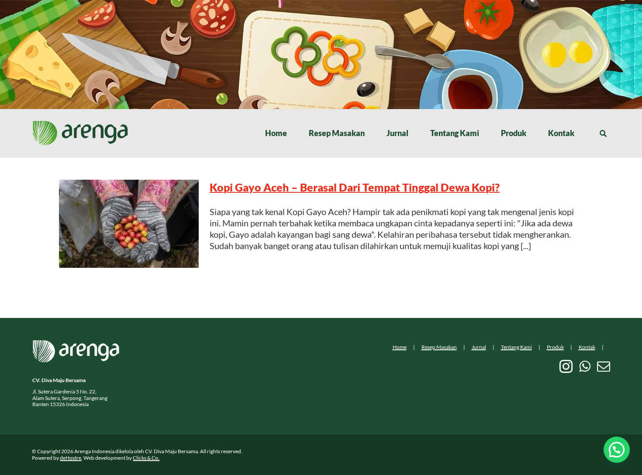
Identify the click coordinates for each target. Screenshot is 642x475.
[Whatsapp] (584, 366)
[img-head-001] (80, 125)
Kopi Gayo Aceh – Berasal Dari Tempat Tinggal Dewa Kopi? (355, 187)
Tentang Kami (516, 347)
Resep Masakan (439, 347)
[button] (617, 450)
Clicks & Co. (146, 457)
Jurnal (479, 347)
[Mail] (603, 366)
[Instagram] (566, 366)
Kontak (587, 347)
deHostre (70, 457)
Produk (555, 347)
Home (400, 347)
